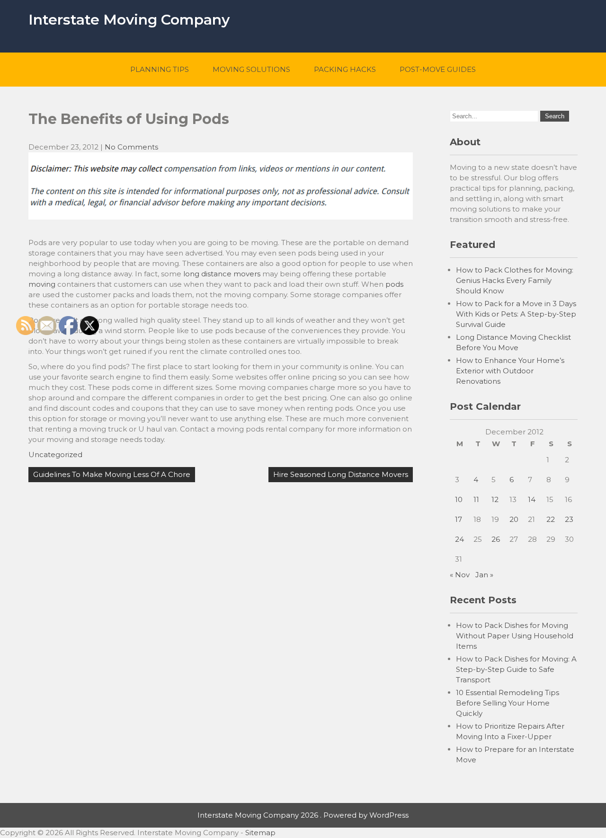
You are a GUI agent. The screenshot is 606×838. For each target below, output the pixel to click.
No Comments (131, 146)
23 (569, 519)
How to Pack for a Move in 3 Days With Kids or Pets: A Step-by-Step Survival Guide (516, 314)
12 (495, 499)
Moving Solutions (251, 69)
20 (513, 519)
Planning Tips (159, 69)
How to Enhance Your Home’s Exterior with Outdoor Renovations (510, 371)
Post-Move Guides (438, 69)
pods (394, 284)
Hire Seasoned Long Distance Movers (340, 474)
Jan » (484, 574)
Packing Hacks (345, 69)
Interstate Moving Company (129, 19)
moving (41, 284)
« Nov (460, 574)
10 (459, 499)
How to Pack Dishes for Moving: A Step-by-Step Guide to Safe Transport (516, 669)
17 (458, 519)
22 (550, 519)
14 (531, 499)
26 (495, 539)
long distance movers (221, 273)
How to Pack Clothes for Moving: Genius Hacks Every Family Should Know (514, 280)
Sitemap (260, 832)
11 (476, 499)
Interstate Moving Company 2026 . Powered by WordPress (303, 815)
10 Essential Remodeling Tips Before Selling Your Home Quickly (507, 703)
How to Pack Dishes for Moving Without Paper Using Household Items (514, 636)
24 (459, 539)
